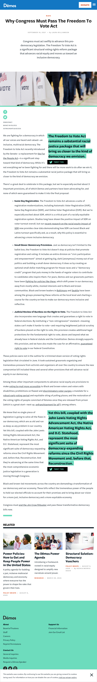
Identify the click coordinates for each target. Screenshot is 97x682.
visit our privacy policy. (68, 677)
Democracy (7, 122)
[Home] (10, 8)
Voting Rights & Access (12, 128)
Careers (6, 636)
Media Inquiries (10, 657)
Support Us (53, 624)
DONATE (85, 4)
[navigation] (94, 4)
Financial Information (57, 628)
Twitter (10, 668)
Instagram (15, 668)
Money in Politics (10, 125)
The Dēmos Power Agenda (46, 555)
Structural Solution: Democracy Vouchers (79, 557)
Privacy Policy (9, 640)
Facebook (5, 668)
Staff (5, 632)
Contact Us (8, 650)
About (6, 624)
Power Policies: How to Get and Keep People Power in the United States (16, 559)
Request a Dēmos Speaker (14, 661)
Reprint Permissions (12, 643)
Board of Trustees (11, 628)
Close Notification (87, 675)
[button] (5, 112)
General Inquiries (10, 654)
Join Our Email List (56, 632)
